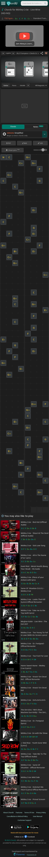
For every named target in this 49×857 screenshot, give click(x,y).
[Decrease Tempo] (3, 53)
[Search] (45, 3)
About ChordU (8, 812)
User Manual (37, 816)
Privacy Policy (41, 812)
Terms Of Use (29, 812)
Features (19, 812)
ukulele (22, 85)
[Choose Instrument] (28, 85)
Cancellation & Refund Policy (17, 816)
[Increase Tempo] (13, 53)
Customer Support (24, 820)
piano (14, 85)
